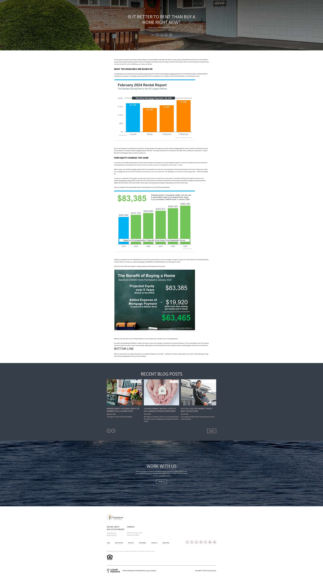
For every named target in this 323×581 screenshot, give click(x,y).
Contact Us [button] (161, 482)
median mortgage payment (172, 74)
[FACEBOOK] (187, 542)
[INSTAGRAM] (191, 542)
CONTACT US (154, 543)
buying (188, 345)
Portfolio (131, 543)
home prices (154, 183)
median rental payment (145, 74)
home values (188, 172)
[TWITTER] (205, 542)
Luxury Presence (151, 570)
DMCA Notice (166, 543)
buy (121, 169)
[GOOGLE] (201, 542)
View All (211, 431)
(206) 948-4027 (111, 533)
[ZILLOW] (214, 542)
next (113, 431)
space (167, 76)
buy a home (178, 60)
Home (108, 543)
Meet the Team (119, 543)
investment (170, 169)
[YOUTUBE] (210, 542)
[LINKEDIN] (196, 542)
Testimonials (142, 543)
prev (109, 431)
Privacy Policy (211, 570)
